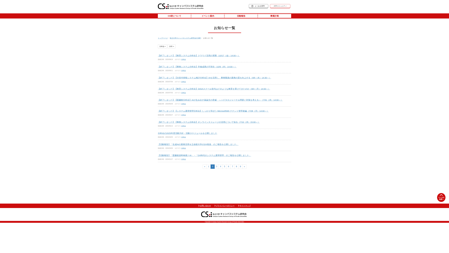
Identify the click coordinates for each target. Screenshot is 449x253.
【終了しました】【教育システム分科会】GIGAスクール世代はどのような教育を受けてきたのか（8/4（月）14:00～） (214, 89)
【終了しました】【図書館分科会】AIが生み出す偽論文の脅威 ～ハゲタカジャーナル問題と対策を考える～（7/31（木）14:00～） (220, 100)
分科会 (183, 59)
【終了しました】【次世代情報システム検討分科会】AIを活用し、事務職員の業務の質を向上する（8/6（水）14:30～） (214, 78)
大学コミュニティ (280, 6)
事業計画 (274, 16)
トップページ (163, 38)
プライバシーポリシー (225, 206)
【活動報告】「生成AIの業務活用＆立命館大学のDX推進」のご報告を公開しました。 (198, 144)
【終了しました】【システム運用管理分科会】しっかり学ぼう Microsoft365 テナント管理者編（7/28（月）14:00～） (213, 111)
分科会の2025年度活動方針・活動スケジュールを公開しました (187, 133)
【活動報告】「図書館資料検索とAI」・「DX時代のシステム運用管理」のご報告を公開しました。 (204, 155)
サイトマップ (245, 206)
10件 (171, 46)
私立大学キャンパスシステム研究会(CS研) (185, 38)
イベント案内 (208, 16)
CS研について (174, 16)
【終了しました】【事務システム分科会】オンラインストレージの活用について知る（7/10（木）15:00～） (209, 122)
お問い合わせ (205, 206)
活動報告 (241, 16)
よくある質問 (260, 6)
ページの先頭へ (441, 198)
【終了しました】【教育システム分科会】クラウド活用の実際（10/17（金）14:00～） (199, 55)
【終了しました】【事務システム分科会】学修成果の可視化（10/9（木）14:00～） (197, 67)
